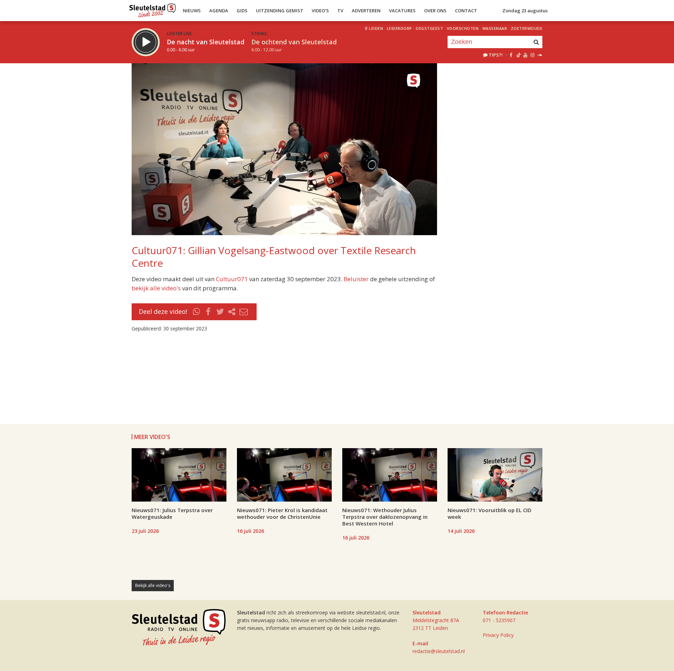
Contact (466, 10)
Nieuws (192, 10)
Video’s (320, 10)
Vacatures (402, 10)
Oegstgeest (429, 28)
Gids (242, 10)
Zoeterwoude (527, 28)
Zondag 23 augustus (525, 10)
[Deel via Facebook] (208, 311)
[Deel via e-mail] (244, 311)
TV (340, 10)
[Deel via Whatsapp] (197, 311)
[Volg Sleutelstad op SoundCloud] (539, 55)
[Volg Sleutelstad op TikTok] (518, 55)
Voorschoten (463, 28)
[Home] (152, 9)
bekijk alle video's (156, 288)
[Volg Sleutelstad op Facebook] (511, 55)
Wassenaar (494, 28)
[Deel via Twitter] (220, 311)
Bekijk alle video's (152, 585)
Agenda (218, 10)
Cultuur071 (232, 279)
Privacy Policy (498, 635)
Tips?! (496, 55)
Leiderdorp (399, 28)
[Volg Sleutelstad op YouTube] (525, 55)
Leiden (376, 28)
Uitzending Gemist (279, 10)
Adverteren (366, 10)
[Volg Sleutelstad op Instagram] (532, 55)
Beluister (356, 279)
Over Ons (435, 10)
